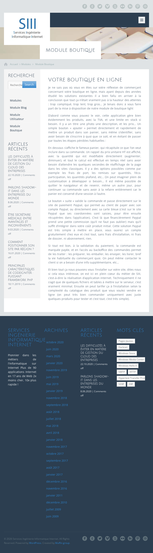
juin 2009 (52, 516)
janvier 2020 (54, 363)
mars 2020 (53, 356)
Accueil (14, 64)
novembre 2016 (56, 488)
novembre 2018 (56, 398)
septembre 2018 (57, 405)
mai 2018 (52, 426)
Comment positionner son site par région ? (21, 246)
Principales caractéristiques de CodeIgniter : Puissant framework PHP (21, 273)
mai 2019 (52, 384)
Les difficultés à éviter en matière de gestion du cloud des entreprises (21, 164)
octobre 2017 (55, 453)
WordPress (35, 543)
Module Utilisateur (17, 117)
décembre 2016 (56, 481)
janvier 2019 (54, 391)
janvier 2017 (54, 474)
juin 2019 (52, 377)
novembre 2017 (56, 447)
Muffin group (62, 543)
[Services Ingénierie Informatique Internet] (27, 29)
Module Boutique (44, 64)
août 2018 (52, 412)
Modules (26, 64)
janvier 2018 (54, 440)
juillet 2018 (53, 419)
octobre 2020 (55, 342)
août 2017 (52, 467)
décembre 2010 (56, 502)
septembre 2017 (57, 460)
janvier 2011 (54, 495)
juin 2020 (52, 349)
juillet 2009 (53, 509)
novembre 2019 (56, 370)
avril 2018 (52, 433)
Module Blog (18, 107)
